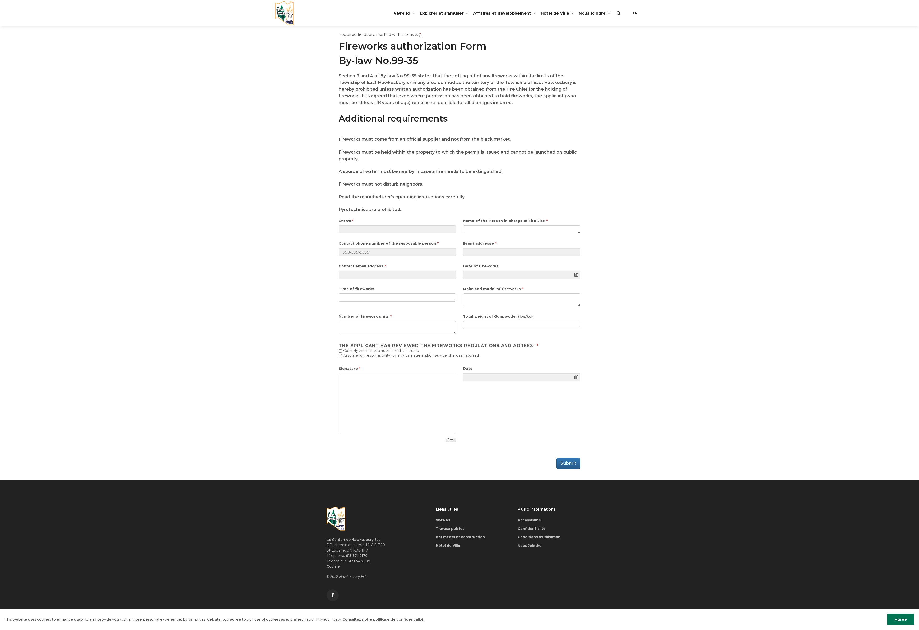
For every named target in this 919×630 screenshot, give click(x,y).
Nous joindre (592, 13)
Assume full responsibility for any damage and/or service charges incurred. (411, 356)
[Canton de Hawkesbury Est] (284, 13)
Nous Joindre (530, 545)
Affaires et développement (502, 13)
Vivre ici (402, 13)
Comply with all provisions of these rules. (381, 351)
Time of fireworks (356, 289)
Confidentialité (531, 528)
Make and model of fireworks (492, 289)
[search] (618, 13)
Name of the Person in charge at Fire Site (504, 220)
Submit (568, 463)
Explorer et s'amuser (442, 13)
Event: (345, 220)
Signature (348, 368)
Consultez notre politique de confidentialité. (383, 619)
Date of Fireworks (481, 266)
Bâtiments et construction (460, 537)
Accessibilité (529, 520)
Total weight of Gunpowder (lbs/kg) (498, 316)
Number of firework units (364, 316)
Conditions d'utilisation (539, 537)
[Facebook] (333, 595)
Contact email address (361, 266)
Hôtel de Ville (555, 13)
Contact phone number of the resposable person (387, 243)
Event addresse (478, 243)
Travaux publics (450, 528)
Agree (901, 619)
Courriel (334, 566)
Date (468, 368)
